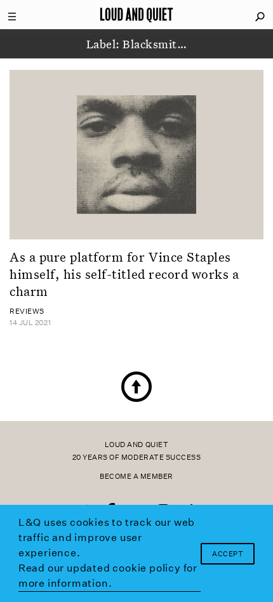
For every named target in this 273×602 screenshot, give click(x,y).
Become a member (136, 476)
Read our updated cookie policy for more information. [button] (107, 575)
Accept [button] (227, 554)
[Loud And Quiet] (136, 14)
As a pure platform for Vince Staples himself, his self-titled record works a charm (124, 274)
